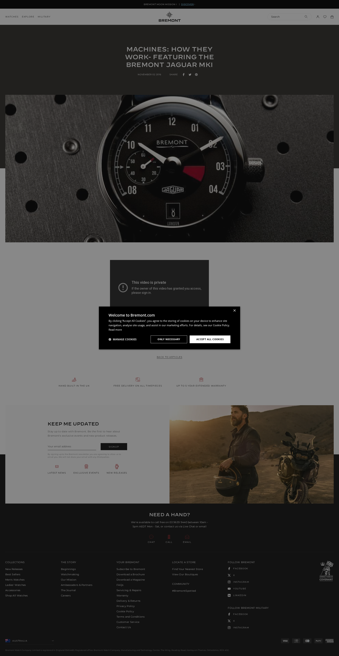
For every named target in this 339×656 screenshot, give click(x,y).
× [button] (234, 310)
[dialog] (169, 327)
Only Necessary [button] (168, 339)
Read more (115, 329)
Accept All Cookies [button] (210, 339)
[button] (122, 339)
